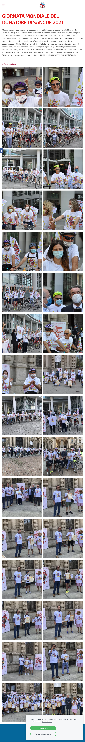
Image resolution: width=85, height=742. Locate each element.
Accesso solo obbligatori (43, 734)
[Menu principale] (3, 5)
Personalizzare (47, 722)
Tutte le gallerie (10, 64)
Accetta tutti (43, 728)
